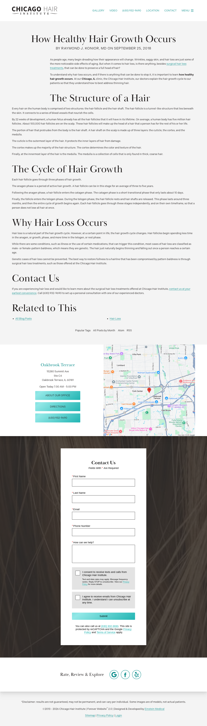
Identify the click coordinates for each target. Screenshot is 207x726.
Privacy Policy (105, 715)
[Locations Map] (149, 389)
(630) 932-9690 (109, 626)
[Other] (114, 674)
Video (113, 10)
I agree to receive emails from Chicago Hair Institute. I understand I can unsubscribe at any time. (106, 599)
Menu (185, 10)
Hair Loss (115, 318)
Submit (103, 616)
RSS (129, 330)
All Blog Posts (23, 318)
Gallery (98, 10)
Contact (170, 10)
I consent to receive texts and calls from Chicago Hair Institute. (105, 578)
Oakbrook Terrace (58, 365)
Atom (121, 330)
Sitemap (90, 715)
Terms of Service (106, 632)
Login (118, 715)
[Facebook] (125, 674)
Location (152, 10)
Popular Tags (83, 330)
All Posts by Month (104, 330)
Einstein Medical (154, 708)
